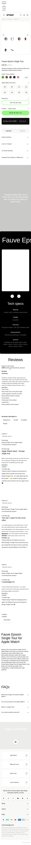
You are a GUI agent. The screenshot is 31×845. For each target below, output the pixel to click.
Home (3, 19)
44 (5, 92)
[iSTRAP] (10, 15)
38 (5, 87)
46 (19, 92)
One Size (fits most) (15, 102)
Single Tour (16, 19)
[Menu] (4, 15)
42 (26, 87)
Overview (22, 131)
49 (26, 92)
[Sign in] (24, 15)
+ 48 (26, 77)
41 (19, 87)
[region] (15, 410)
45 (12, 92)
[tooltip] (19, 372)
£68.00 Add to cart (15, 113)
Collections (9, 19)
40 (12, 87)
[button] (5, 387)
